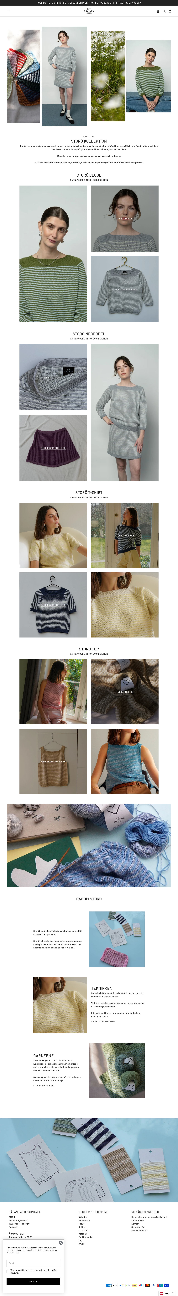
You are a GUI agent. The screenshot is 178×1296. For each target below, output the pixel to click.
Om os (81, 1243)
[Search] (164, 11)
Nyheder (82, 1217)
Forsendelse (137, 1220)
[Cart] (170, 11)
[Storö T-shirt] (125, 605)
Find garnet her (43, 1085)
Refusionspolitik (139, 1230)
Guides (81, 1227)
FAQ (80, 1240)
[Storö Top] (53, 691)
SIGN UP (33, 1282)
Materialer (83, 1233)
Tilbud (81, 1223)
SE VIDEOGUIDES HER (103, 1021)
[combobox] (166, 1293)
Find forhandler (85, 1237)
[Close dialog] (61, 1243)
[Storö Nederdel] (125, 412)
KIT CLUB (82, 1230)
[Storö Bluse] (53, 254)
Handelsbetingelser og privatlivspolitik (150, 1217)
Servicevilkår (137, 1227)
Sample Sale (84, 1220)
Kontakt (135, 1223)
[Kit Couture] (89, 10)
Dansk (167, 1293)
